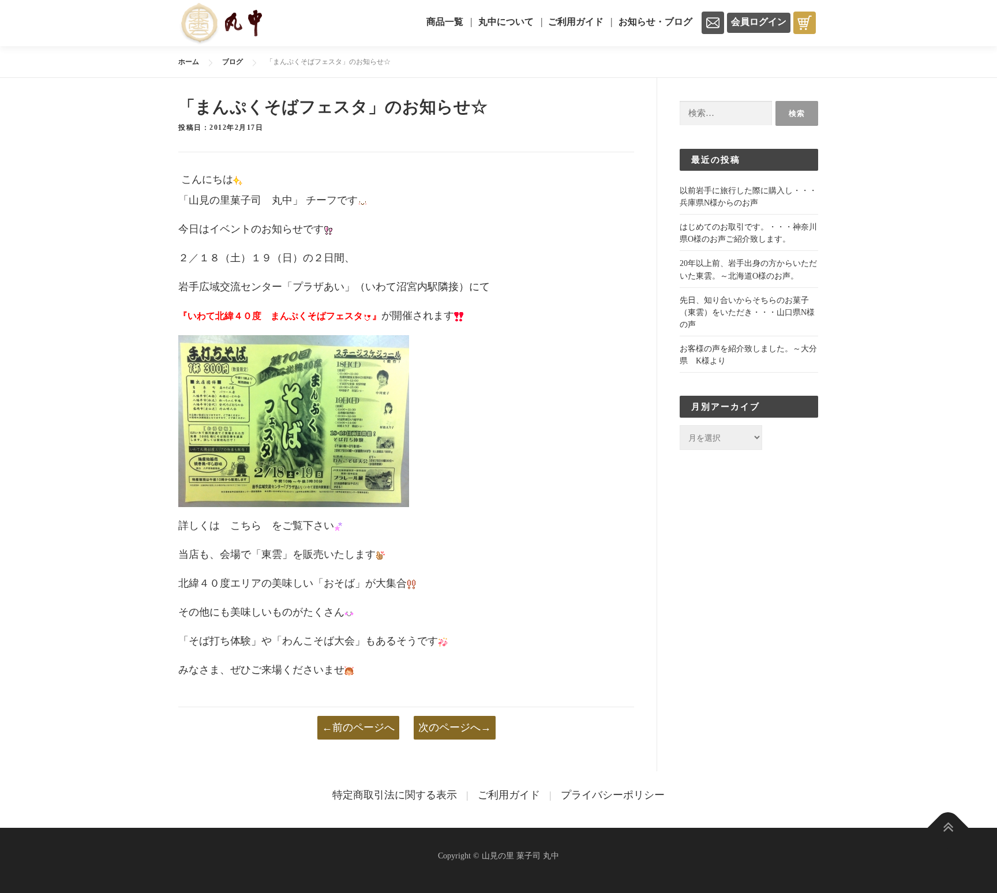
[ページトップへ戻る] (948, 828)
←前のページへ (358, 727)
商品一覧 (444, 22)
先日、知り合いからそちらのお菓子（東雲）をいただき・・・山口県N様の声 (747, 312)
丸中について (506, 22)
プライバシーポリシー (613, 795)
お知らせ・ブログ (655, 22)
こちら (245, 525)
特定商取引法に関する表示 (394, 795)
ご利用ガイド (576, 22)
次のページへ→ (454, 727)
